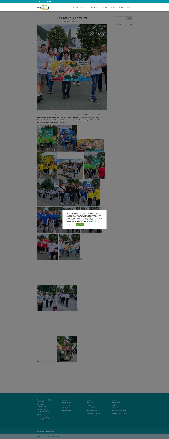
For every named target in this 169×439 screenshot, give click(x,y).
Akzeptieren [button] (80, 224)
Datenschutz (92, 221)
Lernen (105, 7)
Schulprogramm (94, 7)
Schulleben (83, 7)
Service (121, 7)
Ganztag (113, 7)
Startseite (75, 7)
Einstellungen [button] (71, 225)
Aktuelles (129, 7)
